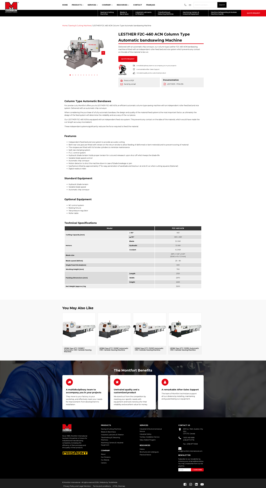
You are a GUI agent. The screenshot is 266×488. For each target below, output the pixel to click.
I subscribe (197, 470)
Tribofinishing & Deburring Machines (110, 439)
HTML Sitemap (119, 486)
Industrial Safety (145, 434)
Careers (104, 463)
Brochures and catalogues (149, 452)
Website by (104, 482)
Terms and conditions (102, 486)
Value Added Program (148, 440)
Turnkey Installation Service (149, 437)
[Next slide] (201, 333)
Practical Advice (145, 455)
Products (77, 5)
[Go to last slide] (62, 333)
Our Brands (105, 460)
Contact (137, 5)
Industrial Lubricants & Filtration (112, 435)
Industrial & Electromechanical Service (151, 430)
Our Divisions (105, 457)
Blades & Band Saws (108, 432)
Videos (142, 449)
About (103, 454)
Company (106, 5)
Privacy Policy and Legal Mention (77, 486)
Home (65, 5)
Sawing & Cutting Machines (80, 26)
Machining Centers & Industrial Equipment (112, 444)
